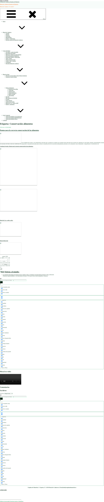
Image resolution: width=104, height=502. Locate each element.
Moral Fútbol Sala (4, 240)
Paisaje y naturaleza (10, 104)
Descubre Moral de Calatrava (12, 63)
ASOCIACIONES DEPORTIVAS (13, 117)
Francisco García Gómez (11, 77)
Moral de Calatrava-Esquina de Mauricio (9, 4)
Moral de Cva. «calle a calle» (6, 220)
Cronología (8, 62)
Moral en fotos (6, 74)
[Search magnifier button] (1, 282)
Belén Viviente (11, 94)
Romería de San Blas (13, 89)
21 (6, 264)
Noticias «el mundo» (12, 272)
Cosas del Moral (6, 50)
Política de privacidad (5, 501)
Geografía (8, 36)
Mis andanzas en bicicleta (11, 98)
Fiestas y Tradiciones (10, 38)
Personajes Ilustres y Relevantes (13, 57)
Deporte (7, 96)
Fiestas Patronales (12, 93)
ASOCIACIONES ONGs (11, 119)
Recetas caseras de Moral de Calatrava (14, 40)
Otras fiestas (11, 95)
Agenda (7, 33)
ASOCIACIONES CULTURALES (14, 116)
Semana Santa (11, 91)
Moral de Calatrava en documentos (13, 54)
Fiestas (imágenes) (10, 87)
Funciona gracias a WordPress (16, 501)
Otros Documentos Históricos (12, 56)
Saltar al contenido (4, 0)
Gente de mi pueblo (10, 101)
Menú (44, 19)
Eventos (7, 99)
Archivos (2, 393)
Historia (7, 34)
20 (5, 264)
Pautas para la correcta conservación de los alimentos (19, 130)
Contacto (5, 120)
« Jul (1, 268)
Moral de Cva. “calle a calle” (12, 103)
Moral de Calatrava (7, 32)
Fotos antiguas (9, 100)
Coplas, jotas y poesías (11, 61)
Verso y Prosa (9, 58)
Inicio (4, 21)
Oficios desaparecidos (10, 59)
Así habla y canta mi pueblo (12, 52)
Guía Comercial (6, 115)
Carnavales (10, 90)
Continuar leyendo (16, 146)
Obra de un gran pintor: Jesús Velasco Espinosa (16, 75)
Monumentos (9, 37)
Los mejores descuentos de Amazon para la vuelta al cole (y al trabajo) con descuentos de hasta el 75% (26, 274)
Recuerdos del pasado (10, 53)
